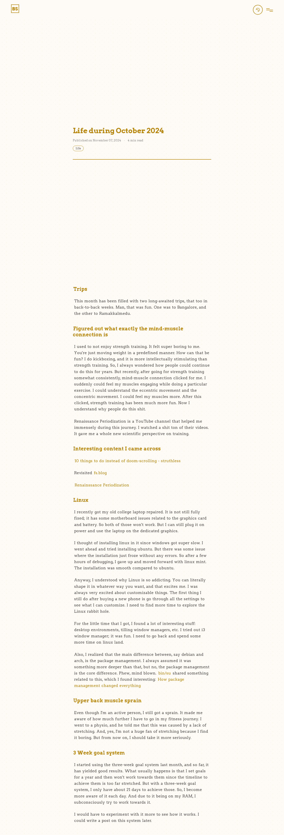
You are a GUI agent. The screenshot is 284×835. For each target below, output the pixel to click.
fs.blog (100, 472)
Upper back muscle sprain (107, 700)
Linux (80, 500)
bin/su (164, 673)
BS (15, 9)
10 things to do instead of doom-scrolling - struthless (128, 460)
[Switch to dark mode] (258, 10)
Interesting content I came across (117, 449)
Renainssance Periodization (102, 485)
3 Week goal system (99, 753)
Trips (80, 289)
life (78, 148)
